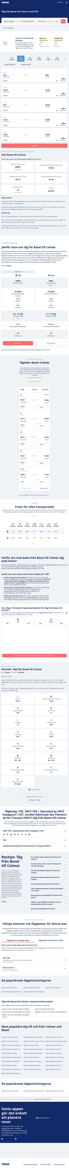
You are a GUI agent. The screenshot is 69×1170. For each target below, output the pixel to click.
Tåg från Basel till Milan (9, 1053)
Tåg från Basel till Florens (53, 1061)
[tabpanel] (34, 642)
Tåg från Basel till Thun (53, 988)
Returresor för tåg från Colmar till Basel (15, 1009)
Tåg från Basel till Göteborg (10, 1049)
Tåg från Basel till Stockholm (11, 1045)
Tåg (8, 1099)
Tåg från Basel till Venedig (32, 1061)
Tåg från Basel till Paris (9, 988)
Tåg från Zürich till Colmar (54, 1037)
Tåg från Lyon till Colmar (9, 1041)
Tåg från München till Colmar (33, 1037)
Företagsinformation (30, 1164)
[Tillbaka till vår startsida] (5, 2)
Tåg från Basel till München (10, 1061)
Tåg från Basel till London (54, 1045)
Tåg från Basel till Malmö (53, 1053)
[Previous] (7, 525)
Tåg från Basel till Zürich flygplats (34, 992)
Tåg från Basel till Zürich (53, 1065)
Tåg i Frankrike (17, 1099)
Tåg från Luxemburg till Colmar (56, 1041)
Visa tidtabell (18, 192)
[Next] (65, 58)
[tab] (9, 64)
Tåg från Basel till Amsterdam (11, 1057)
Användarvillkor (46, 1164)
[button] (41, 21)
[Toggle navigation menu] (66, 2)
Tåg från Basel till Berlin (31, 1057)
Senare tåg (43, 488)
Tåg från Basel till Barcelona (32, 1053)
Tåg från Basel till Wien (9, 1065)
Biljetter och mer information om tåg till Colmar (15, 1016)
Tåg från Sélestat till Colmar (54, 1091)
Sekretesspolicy (59, 1164)
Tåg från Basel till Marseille (10, 1073)
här (48, 495)
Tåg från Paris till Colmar (9, 1037)
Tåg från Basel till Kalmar (31, 988)
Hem (3, 1099)
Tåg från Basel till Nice (52, 1069)
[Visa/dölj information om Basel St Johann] (65, 969)
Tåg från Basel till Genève (32, 1069)
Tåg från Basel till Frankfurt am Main (13, 1069)
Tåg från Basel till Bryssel (31, 1065)
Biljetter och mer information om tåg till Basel (50, 1012)
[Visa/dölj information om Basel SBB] (65, 960)
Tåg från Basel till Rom (53, 1049)
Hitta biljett (17, 169)
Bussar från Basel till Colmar (44, 1009)
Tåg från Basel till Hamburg (54, 1057)
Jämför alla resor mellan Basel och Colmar (16, 1012)
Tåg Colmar (28, 1099)
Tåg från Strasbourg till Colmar (33, 1041)
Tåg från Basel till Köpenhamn (11, 992)
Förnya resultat (33, 381)
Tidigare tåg (26, 488)
